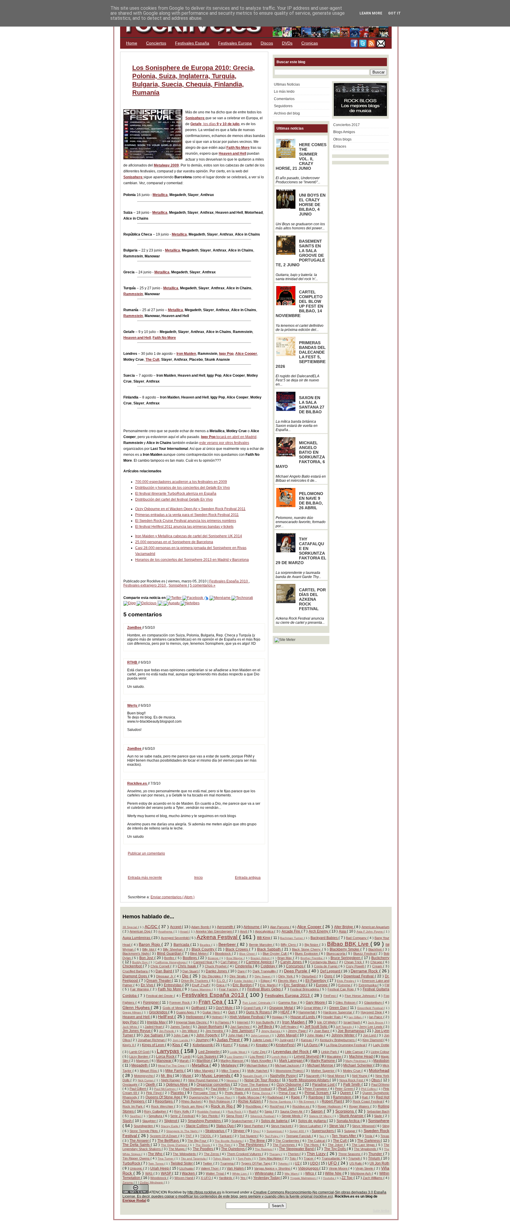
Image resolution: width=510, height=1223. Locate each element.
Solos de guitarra (312, 1121)
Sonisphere (195, 118)
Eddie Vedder (244, 980)
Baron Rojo (150, 944)
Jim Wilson (190, 1031)
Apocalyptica (264, 931)
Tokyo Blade (222, 1158)
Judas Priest (229, 1039)
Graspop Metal (281, 1008)
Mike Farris (174, 1071)
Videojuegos (308, 1168)
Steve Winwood (363, 1126)
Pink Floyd (154, 1093)
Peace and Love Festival (253, 1088)
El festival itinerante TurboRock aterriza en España (175, 494)
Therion (294, 1154)
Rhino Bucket (191, 1101)
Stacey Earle (170, 1126)
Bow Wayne (235, 958)
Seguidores (283, 106)
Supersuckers (323, 1131)
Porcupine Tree (205, 1093)
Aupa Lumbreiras (136, 938)
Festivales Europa (235, 43)
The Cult (152, 359)
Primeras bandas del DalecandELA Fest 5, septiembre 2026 (301, 354)
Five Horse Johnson (360, 995)
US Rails (356, 1163)
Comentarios (284, 99)
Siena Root (234, 1116)
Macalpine (334, 1056)
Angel (184, 931)
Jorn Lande (181, 1040)
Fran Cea (212, 1002)
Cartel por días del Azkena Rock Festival (312, 599)
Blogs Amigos (344, 132)
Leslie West (238, 1052)
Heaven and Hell (232, 153)
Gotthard (198, 1008)
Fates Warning (201, 989)
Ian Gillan (355, 1017)
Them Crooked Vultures (244, 1154)
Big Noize (312, 944)
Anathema (165, 931)
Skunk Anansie (351, 1116)
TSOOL (206, 1136)
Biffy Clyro (289, 944)
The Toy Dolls (335, 1149)
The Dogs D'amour (174, 1145)
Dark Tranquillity (265, 971)
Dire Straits (238, 976)
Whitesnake (265, 1173)
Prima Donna (261, 1093)
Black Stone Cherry (307, 949)
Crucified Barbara (135, 971)
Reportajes (164, 1101)
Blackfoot (375, 949)
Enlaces (339, 146)
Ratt (365, 1097)
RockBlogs (254, 1106)
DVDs (287, 43)
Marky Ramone (323, 1061)
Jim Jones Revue (136, 1031)
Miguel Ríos (149, 1070)
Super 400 (297, 1131)
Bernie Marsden (261, 944)
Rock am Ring (192, 1106)
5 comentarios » (202, 585)
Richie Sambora (280, 1101)
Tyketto (283, 1163)
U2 (297, 1163)
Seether (136, 1116)
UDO (314, 1163)
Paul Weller (219, 1088)
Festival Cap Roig (341, 989)
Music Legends (216, 1075)
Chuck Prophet (216, 966)
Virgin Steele (364, 1168)
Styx (256, 1131)
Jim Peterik (167, 1031)
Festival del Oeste (160, 995)
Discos (267, 43)
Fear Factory (229, 989)
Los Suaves (207, 1056)
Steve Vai (337, 1126)
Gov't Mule (225, 1008)
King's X (128, 1045)
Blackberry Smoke (345, 949)
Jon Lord (370, 1035)
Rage (296, 1097)
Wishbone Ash (361, 1173)
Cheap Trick (353, 962)
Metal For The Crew (172, 1065)
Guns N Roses (258, 1012)
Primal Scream (317, 1093)
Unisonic (136, 1168)
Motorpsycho (144, 1075)
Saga (268, 1111)
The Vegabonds (365, 1149)
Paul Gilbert (138, 1088)
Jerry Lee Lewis (371, 1026)
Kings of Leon (153, 1045)
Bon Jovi (146, 958)
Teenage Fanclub (299, 1136)
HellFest (166, 1016)
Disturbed (309, 976)
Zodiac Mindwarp (152, 1182)
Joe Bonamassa (351, 1031)
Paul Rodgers (193, 1088)
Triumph (354, 1158)
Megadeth (139, 1065)
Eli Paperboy (316, 981)
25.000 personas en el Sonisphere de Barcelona (174, 542)
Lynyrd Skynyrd (307, 1056)
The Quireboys (233, 1149)
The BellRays (168, 1141)
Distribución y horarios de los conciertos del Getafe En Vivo (182, 488)
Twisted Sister (182, 1163)
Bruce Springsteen (346, 958)
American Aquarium (375, 927)
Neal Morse (336, 1075)
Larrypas (169, 1051)
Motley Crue (352, 1070)
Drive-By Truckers (195, 980)
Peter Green (344, 1088)
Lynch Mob (279, 1056)
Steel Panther (254, 1126)
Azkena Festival (218, 937)
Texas (384, 1136)
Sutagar (350, 1131)
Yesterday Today (267, 1178)
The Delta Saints (136, 1145)
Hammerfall (307, 1012)
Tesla (368, 1136)
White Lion (240, 1173)
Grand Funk (252, 1008)
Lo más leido (284, 91)
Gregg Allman (132, 1012)
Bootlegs (190, 958)
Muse (187, 1076)
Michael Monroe (320, 1065)
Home (131, 43)
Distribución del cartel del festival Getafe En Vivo (174, 499)
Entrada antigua (248, 878)
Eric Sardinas (295, 985)
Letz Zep (259, 1052)
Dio (186, 976)
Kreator (262, 1045)
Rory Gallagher (155, 1111)
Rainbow (316, 1097)
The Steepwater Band (297, 1149)
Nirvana (232, 1080)
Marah (184, 1060)
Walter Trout (215, 1173)
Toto (293, 1158)
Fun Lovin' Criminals (257, 1002)
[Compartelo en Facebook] (193, 598)
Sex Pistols (210, 1116)
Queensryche (199, 1097)
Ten (322, 1136)
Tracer (309, 1158)
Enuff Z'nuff (200, 985)
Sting (385, 1126)
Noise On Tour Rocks (262, 1080)
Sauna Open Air (292, 1111)
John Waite (315, 1035)
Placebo (178, 1093)
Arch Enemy (319, 931)
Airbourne (251, 927)
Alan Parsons (280, 927)
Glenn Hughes (136, 1007)
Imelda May (156, 1022)
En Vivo (147, 985)
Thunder (375, 1154)
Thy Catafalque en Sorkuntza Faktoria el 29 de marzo (301, 551)
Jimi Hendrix (214, 1031)
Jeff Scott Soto (316, 1027)
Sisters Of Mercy (321, 1116)
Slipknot (171, 1121)
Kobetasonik (203, 1045)
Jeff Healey (289, 1026)
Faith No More (238, 148)
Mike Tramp (230, 1070)
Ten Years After (344, 1136)
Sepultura (155, 1116)
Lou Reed (257, 1056)
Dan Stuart (190, 971)
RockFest (277, 1106)
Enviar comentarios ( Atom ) (172, 897)
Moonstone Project (290, 1070)
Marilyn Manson (232, 1060)
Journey (203, 1040)
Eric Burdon (243, 985)
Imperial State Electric (192, 1022)
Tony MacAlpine (271, 1158)
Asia (343, 931)
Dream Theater (159, 981)
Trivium (374, 1158)
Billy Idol (148, 949)
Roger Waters (359, 1106)
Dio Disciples (212, 976)
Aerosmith (225, 927)
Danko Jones (217, 971)
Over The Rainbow (255, 1084)
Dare (242, 971)
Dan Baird (164, 971)
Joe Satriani (154, 1035)
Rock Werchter (162, 1106)
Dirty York (286, 976)
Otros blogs (342, 139)
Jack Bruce (376, 1022)
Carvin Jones (291, 962)
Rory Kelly (182, 1111)
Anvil (244, 931)
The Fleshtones (251, 1145)
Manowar (164, 1061)
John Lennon (260, 1035)
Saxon (317, 1111)
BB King (264, 938)
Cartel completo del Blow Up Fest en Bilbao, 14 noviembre (299, 304)
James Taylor (180, 1026)
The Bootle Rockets (229, 1140)
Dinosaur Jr (165, 976)
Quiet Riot (224, 1097)
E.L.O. (222, 980)
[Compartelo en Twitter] (174, 598)
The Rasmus (264, 1149)
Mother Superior (323, 1070)
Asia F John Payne (370, 931)
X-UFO (206, 1178)
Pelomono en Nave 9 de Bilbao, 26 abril (311, 500)
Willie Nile (333, 1173)
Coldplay (268, 966)
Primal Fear (288, 1093)
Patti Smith (352, 1084)
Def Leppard (330, 971)
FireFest (330, 995)
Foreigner (151, 1002)
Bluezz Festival (364, 953)
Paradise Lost (324, 1084)
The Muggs (177, 1149)
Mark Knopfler (261, 1060)
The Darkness (369, 1141)
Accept (176, 927)
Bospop (214, 958)
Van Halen (236, 1168)
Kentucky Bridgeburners (338, 1040)
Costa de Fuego (326, 966)
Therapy (275, 1154)
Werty (132, 705)
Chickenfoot (132, 966)
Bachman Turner (292, 938)
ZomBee (134, 628)
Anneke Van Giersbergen (214, 931)
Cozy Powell (355, 966)
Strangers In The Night (182, 1131)
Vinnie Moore (339, 1168)
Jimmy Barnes (271, 1031)
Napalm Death (253, 1075)
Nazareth (313, 1075)
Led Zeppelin (209, 1052)
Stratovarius (215, 1131)
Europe (322, 985)
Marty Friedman (356, 1060)
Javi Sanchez (240, 1026)
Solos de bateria (274, 1121)
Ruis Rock (235, 1111)
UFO (333, 1163)
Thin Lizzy (317, 1153)
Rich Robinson (220, 1101)
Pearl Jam (287, 1089)
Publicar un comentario (146, 853)
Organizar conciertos (214, 1084)
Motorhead (379, 1070)
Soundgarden (144, 1126)
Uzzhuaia (186, 1168)
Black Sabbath (269, 949)
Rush (253, 1111)
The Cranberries (287, 1140)
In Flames (222, 1022)
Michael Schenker (358, 1065)
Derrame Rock (365, 971)
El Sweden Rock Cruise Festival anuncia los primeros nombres (185, 521)
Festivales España (192, 43)
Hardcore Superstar (338, 1012)
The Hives (312, 1145)
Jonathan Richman (152, 1040)
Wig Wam (291, 1173)
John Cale (181, 1035)
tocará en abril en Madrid (235, 437)
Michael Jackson (287, 1065)
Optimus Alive (177, 1084)
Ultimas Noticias (287, 84)
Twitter (208, 1163)
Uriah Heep (160, 1168)
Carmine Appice (259, 962)
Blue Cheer (247, 953)
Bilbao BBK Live (348, 944)
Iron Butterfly (265, 1022)
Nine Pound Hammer (203, 1080)
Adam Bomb (200, 927)
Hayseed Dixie (372, 1012)
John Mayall (287, 1035)
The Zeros (212, 1154)
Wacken (189, 1173)
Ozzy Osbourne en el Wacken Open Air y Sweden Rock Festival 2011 (190, 509)
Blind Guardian (169, 953)
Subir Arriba (381, 1210)
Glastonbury (373, 1002)
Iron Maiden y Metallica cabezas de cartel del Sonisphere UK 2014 (188, 536)
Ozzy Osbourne (290, 1084)
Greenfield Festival (370, 1008)
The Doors (203, 1145)
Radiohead (275, 1097)
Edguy (266, 980)
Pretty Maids (234, 1093)
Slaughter (149, 1121)
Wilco (310, 1173)
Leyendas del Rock (291, 1051)
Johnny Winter (343, 1035)
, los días (220, 124)
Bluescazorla (336, 953)
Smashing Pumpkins (205, 1121)
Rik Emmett (307, 1101)
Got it (394, 13)
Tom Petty (245, 1158)
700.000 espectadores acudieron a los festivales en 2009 (181, 482)
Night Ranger (171, 1080)
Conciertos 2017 (346, 125)
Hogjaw (277, 1017)
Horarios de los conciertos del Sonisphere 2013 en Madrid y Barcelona (192, 560)
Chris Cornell (160, 966)
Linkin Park (329, 1052)
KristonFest (285, 1045)
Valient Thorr (210, 1168)
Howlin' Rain (332, 1017)
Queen (346, 1093)
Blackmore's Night (136, 953)
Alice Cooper (246, 354)
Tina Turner (166, 1158)
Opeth (151, 1084)
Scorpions (345, 1111)
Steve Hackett (281, 1126)
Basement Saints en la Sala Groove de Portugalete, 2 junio (300, 253)
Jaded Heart (154, 1026)
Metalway (229, 1065)
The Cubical (317, 1140)
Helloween (195, 1017)
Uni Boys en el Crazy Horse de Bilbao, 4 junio (312, 204)
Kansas (307, 1040)
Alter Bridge (344, 927)
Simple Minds (292, 1116)
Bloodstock (223, 953)
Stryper (239, 1131)
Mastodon (381, 1061)
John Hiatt (236, 1035)
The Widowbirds (185, 1154)
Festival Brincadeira (305, 989)
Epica (220, 985)
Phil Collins (369, 1088)
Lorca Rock (165, 1056)
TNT (189, 1136)
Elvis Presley (346, 980)
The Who (155, 1154)
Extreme (344, 985)
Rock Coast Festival (368, 1101)
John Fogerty (207, 1035)
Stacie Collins (197, 1126)
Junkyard (286, 1040)
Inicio (198, 878)
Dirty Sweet (263, 976)
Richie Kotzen (250, 1101)
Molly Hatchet (257, 1070)
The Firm (224, 1145)
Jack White (130, 1026)
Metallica (160, 195)
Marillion (204, 1061)
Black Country (203, 949)
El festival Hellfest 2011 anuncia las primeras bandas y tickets (184, 527)
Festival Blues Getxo (264, 989)
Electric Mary (288, 980)
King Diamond (372, 1040)
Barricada (182, 945)
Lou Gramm (235, 1056)
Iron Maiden (186, 354)
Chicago (376, 962)
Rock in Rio (222, 1106)
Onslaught (130, 1084)
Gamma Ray (288, 1002)
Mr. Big (167, 1076)
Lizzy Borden (139, 1056)
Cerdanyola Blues (323, 962)
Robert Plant (332, 1101)
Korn (227, 1045)
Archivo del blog (287, 113)
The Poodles (203, 1149)
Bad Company (356, 938)
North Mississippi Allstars (309, 1080)
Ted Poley (272, 1136)
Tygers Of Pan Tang (256, 1163)
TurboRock (131, 1163)
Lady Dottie (381, 1045)
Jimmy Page (297, 1031)
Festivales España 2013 (214, 995)
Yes (243, 1178)
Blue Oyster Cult (275, 953)
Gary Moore (316, 1002)
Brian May (285, 958)
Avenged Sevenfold (175, 938)
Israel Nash (352, 1022)
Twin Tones (156, 1163)
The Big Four (197, 1140)
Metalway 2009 (166, 165)
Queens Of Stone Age (164, 1097)
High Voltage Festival (247, 1017)
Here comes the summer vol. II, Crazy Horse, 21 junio (301, 156)
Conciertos (156, 43)
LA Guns (311, 1045)
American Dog (140, 931)
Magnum (142, 1060)
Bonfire (169, 958)
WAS (149, 1173)
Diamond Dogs (135, 976)
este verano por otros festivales (224, 443)
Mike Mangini (204, 1070)
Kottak (244, 1045)
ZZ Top (347, 1178)
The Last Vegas (364, 1145)
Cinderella (244, 966)
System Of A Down (164, 1136)
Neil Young (360, 1075)
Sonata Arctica (348, 1121)
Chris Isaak (187, 966)
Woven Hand (184, 1178)
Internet (243, 1022)
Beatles (205, 944)
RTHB (132, 662)
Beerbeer (227, 944)
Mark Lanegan (291, 1061)
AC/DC (151, 926)
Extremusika (368, 985)
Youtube (329, 1178)
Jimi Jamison (242, 1031)
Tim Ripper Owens (136, 1158)
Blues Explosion (307, 953)
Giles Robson (346, 1002)
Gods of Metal (173, 1008)
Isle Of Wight (326, 1022)
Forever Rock (180, 1002)
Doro (329, 976)
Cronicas (309, 43)
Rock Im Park (133, 1106)
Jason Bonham (210, 1027)
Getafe (196, 124)
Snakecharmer (242, 1121)
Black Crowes (237, 949)
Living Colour (380, 1052)
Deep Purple (296, 971)
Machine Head (361, 1056)
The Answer (140, 1141)
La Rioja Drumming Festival (346, 1045)
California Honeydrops (171, 962)
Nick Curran (146, 1080)
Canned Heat (203, 962)
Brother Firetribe (311, 958)
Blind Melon (198, 953)
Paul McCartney (165, 1088)
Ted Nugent (248, 1136)
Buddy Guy (140, 962)
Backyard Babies (324, 938)
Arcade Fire (291, 931)
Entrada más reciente (145, 878)
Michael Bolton (257, 1065)
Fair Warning (140, 989)
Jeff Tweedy (344, 1026)
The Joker (336, 1145)
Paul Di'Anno (380, 1084)
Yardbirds (226, 1178)
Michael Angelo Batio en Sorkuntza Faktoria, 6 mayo (300, 454)
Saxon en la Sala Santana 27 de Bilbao (311, 404)
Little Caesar (354, 1052)
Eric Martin (268, 985)
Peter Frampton (316, 1088)
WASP (166, 1173)
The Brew (257, 1141)
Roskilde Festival (209, 1111)
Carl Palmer (229, 962)
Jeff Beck (265, 1027)
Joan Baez (322, 1031)
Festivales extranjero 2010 (145, 585)
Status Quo (225, 1126)
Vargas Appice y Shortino (272, 1168)
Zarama (128, 1182)
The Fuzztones (284, 1145)
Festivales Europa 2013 (288, 995)
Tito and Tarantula (194, 1158)
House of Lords (303, 1017)
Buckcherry (380, 958)
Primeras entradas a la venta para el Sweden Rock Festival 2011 (187, 515)
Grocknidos (159, 1012)
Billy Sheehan (173, 949)
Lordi (187, 1056)
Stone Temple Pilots (144, 1131)
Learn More (370, 13)
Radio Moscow (249, 1097)
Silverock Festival (262, 1116)
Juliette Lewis (262, 1040)
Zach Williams (373, 1178)
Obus (376, 1080)
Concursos (295, 966)
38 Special (130, 927)
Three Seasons (349, 1154)
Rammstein (133, 294)
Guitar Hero (211, 1012)
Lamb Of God (139, 1052)
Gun (232, 1012)
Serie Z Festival (182, 1116)
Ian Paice (376, 1017)
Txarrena (227, 1163)
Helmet (217, 1017)
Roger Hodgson (329, 1106)
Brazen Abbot (260, 958)
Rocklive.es (137, 783)
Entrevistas (173, 985)
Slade (378, 1116)
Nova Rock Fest (351, 1080)
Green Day (338, 1008)
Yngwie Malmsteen (303, 1178)
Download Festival (359, 976)
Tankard (226, 1136)
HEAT (285, 1012)
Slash (127, 1121)
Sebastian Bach (378, 1111)
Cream (377, 966)
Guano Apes (185, 1012)
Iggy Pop (226, 354)
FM (387, 985)
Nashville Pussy (283, 1076)
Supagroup (275, 1131)
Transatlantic (331, 1158)
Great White (313, 1008)
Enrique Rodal (134, 1200)
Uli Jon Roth (379, 1163)
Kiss (176, 1044)
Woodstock (158, 1178)
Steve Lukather (310, 1126)
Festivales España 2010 (229, 581)
